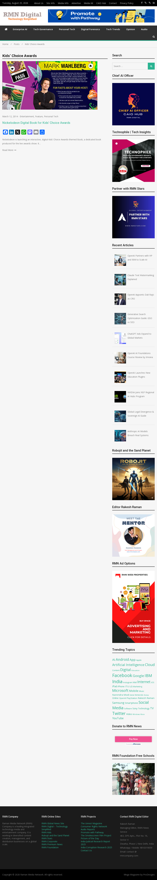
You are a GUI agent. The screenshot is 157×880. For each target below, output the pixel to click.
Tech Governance (43, 29)
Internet (143, 681)
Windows (136, 714)
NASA (132, 695)
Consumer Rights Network (94, 826)
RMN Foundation (50, 847)
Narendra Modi (120, 694)
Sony (134, 708)
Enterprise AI (20, 29)
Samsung (118, 703)
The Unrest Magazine (91, 823)
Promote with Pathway (92, 832)
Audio (144, 29)
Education (135, 670)
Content (116, 670)
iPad (114, 686)
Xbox (142, 714)
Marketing (137, 686)
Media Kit (88, 3)
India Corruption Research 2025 (96, 847)
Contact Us (86, 850)
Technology (143, 708)
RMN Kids (46, 832)
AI (113, 659)
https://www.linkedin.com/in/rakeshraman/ (154, 3)
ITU (127, 686)
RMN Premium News (52, 844)
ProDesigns (149, 874)
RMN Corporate (49, 841)
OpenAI (122, 698)
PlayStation (132, 698)
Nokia (146, 695)
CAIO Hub (101, 3)
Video (129, 714)
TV (152, 708)
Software (128, 708)
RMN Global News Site (53, 823)
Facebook (122, 675)
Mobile (133, 691)
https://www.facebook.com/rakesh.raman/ (141, 3)
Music (141, 691)
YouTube (118, 718)
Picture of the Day (90, 838)
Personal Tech (67, 29)
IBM (148, 675)
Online (115, 698)
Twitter (119, 713)
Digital (125, 669)
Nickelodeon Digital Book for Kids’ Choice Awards (36, 123)
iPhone (121, 686)
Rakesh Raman (146, 697)
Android (122, 659)
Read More (7, 150)
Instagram (127, 682)
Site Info (50, 3)
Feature (39, 116)
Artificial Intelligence (128, 664)
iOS (152, 682)
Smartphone (131, 702)
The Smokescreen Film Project (96, 835)
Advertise (76, 3)
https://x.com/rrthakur (146, 3)
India (117, 681)
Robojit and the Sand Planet (55, 835)
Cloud (150, 664)
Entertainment (27, 116)
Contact (113, 3)
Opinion (130, 29)
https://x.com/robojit (150, 3)
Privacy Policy (126, 3)
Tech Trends (113, 29)
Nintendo (139, 695)
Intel (135, 682)
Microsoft (120, 690)
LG (131, 686)
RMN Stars (47, 838)
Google (138, 675)
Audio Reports (88, 829)
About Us (38, 3)
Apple (139, 660)
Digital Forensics (90, 29)
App (133, 659)
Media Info (63, 3)
